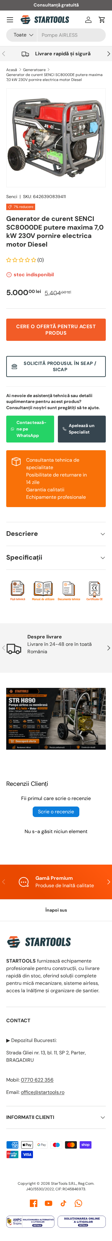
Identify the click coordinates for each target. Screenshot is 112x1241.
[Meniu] (10, 20)
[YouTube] (48, 1203)
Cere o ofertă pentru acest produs (56, 329)
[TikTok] (63, 1203)
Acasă (11, 69)
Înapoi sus (56, 910)
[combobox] (56, 35)
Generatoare (34, 69)
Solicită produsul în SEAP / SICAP (60, 366)
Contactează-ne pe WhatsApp (31, 429)
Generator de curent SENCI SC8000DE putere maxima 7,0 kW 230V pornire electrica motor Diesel (54, 77)
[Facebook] (33, 1203)
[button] (102, 20)
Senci (11, 196)
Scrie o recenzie (56, 811)
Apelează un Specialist (82, 429)
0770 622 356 (37, 1080)
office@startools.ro (42, 1092)
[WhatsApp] (78, 1203)
